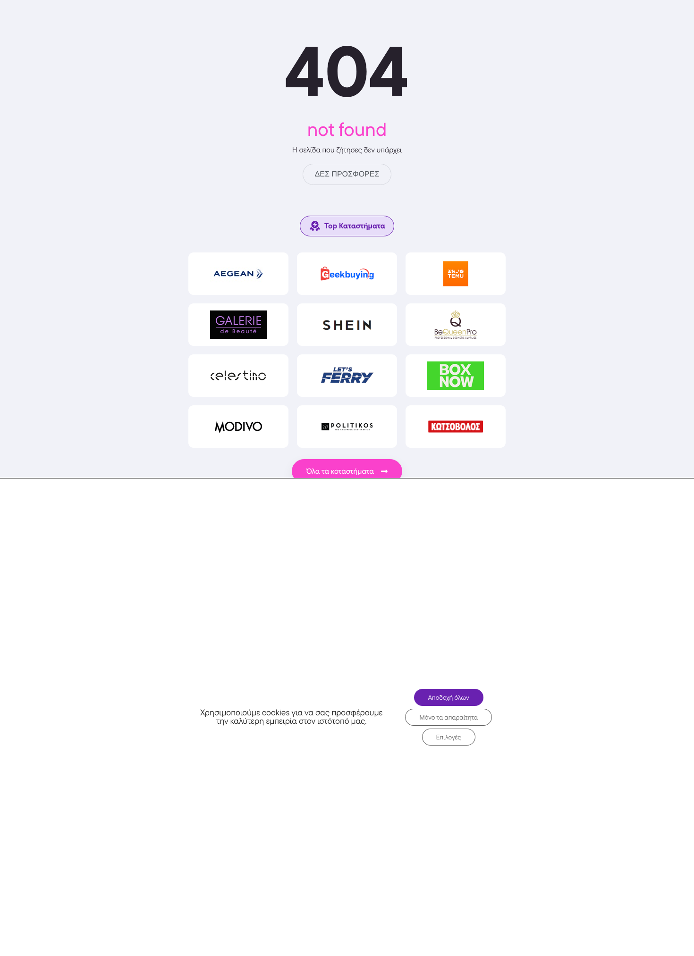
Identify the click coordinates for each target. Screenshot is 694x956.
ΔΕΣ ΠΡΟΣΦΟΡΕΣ (347, 174)
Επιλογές (448, 737)
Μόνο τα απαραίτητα (448, 717)
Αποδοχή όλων (448, 697)
